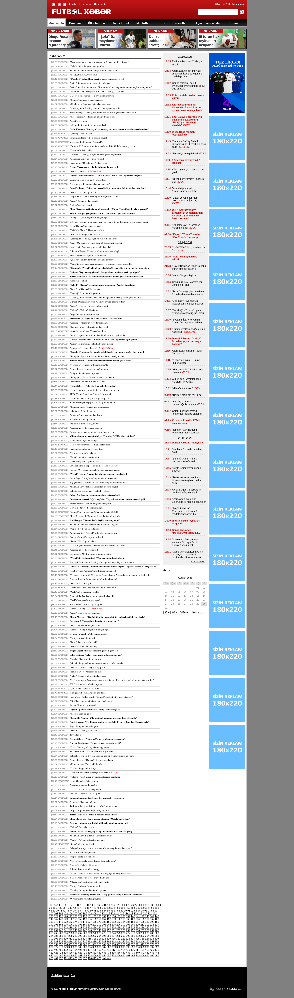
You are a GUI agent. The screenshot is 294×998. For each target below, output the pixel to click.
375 (157, 944)
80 (91, 910)
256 (138, 930)
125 (61, 916)
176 (85, 922)
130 (85, 916)
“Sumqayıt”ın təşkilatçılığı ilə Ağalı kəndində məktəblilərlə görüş (101, 831)
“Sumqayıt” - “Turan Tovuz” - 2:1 (86, 348)
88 (118, 910)
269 (90, 933)
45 (84, 908)
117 (131, 913)
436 (118, 952)
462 (133, 955)
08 (197, 591)
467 (157, 955)
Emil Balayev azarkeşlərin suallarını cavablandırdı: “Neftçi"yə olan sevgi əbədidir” (187, 121)
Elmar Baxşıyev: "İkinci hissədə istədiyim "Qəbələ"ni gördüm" (100, 819)
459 (118, 955)
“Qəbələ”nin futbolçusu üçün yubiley (87, 66)
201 (94, 924)
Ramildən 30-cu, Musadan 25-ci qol (86, 671)
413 (118, 950)
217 (61, 927)
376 (51, 947)
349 (142, 941)
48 (94, 908)
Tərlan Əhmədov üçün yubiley (84, 781)
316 (94, 938)
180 (104, 922)
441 (142, 952)
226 (104, 927)
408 (94, 950)
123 (51, 916)
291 (85, 936)
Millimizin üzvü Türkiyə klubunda (86, 764)
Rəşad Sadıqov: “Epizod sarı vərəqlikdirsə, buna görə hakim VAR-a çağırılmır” (108, 188)
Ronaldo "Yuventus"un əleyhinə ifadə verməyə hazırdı (95, 470)
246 (90, 930)
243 (75, 930)
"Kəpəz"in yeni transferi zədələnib (85, 314)
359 (80, 944)
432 (99, 952)
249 (104, 930)
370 (133, 944)
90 (125, 910)
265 (70, 933)
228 (114, 927)
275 (118, 933)
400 (56, 950)
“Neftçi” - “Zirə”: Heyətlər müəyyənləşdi (89, 217)
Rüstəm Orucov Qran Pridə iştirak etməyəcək (90, 503)
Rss (73, 975)
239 (56, 930)
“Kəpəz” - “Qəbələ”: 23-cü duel (84, 865)
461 (128, 955)
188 (142, 922)
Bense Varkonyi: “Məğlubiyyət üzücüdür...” (186, 531)
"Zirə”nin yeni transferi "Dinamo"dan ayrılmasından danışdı (97, 545)
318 (104, 938)
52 (108, 908)
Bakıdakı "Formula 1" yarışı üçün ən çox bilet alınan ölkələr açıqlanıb (102, 756)
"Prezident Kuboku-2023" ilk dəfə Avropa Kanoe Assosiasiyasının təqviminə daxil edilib (110, 575)
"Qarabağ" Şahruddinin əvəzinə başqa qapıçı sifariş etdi (97, 79)
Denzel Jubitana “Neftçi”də (187, 442)
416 (133, 950)
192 (51, 924)
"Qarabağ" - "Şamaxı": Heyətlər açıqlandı (89, 323)
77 (81, 910)
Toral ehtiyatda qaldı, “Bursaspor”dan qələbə (184, 190)
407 (90, 950)
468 (51, 958)
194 (61, 924)
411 (109, 950)
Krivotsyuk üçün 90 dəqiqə (82, 411)
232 (133, 927)
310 (66, 938)
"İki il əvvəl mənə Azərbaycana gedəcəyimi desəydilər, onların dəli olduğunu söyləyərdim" (112, 680)
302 (138, 936)
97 (149, 910)
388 (109, 947)
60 (135, 908)
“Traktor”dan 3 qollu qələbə (83, 541)
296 (109, 936)
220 (75, 927)
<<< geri (53, 905)
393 (133, 947)
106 (80, 913)
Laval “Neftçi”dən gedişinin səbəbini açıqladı (91, 247)
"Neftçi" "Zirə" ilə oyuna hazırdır (189, 247)
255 (133, 930)
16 (98, 905)
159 (114, 919)
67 (159, 908)
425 (66, 952)
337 (85, 941)
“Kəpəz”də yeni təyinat (184, 275)
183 (118, 922)
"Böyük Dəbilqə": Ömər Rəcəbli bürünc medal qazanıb (189, 267)
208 (128, 924)
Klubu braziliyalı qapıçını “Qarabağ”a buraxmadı (92, 402)
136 (114, 916)
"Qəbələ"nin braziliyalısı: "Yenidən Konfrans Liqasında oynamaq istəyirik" (106, 175)
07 (191, 591)
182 (114, 922)
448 (66, 955)
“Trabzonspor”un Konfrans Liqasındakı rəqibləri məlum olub (187, 480)
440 (138, 952)
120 (145, 913)
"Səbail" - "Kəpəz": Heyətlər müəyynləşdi (89, 306)
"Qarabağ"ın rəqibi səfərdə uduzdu (86, 428)
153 (85, 919)
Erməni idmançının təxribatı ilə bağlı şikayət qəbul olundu (97, 798)
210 (138, 924)
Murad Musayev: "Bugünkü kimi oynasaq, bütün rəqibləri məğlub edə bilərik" (107, 617)
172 (66, 922)
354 (56, 944)
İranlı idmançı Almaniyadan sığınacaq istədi (90, 398)
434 (109, 952)
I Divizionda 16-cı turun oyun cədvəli (87, 381)
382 (80, 947)
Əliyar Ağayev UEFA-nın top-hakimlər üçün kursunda (95, 516)
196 (70, 924)
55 (118, 908)
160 (118, 919)
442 (147, 952)
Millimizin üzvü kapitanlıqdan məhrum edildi (91, 835)
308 (56, 938)
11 (81, 905)
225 (99, 927)
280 (142, 933)
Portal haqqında (60, 975)
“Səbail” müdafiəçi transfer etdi (84, 457)
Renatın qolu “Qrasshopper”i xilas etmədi (89, 163)
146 (51, 919)
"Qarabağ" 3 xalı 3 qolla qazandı (85, 293)
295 (104, 936)
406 (85, 950)
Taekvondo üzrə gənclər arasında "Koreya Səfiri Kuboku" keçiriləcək (185, 542)
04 (172, 591)
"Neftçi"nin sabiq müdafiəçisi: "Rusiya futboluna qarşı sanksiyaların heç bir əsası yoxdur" (111, 87)
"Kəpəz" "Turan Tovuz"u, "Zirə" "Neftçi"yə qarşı (186, 236)
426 (70, 952)
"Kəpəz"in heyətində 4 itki (82, 844)
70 (57, 910)
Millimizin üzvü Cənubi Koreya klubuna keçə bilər (93, 70)
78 (84, 910)
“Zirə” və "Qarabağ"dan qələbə (84, 730)
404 (75, 950)
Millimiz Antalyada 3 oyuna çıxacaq (86, 100)
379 (66, 947)
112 (108, 913)
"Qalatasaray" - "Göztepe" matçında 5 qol (186, 226)
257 (142, 930)
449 (70, 955)
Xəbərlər (72, 4)
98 (152, 910)
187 (138, 922)
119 (140, 913)
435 (114, 952)
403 (70, 950)
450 (75, 955)
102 (61, 913)
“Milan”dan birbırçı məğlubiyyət (85, 423)
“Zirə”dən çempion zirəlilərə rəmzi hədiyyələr (91, 701)
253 (123, 930)
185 (128, 922)
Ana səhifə (56, 23)
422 (51, 952)
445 (51, 955)
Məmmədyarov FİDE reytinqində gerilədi (89, 327)
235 (147, 927)
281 (147, 933)
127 (70, 916)
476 (90, 958)
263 (61, 933)
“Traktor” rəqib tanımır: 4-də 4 (188, 395)
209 (133, 924)
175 (80, 922)
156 (99, 919)
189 (147, 922)
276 (123, 933)
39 (64, 908)
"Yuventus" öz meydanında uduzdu (86, 415)
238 (51, 930)
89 (122, 910)
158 (109, 919)
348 (138, 941)
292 (90, 936)
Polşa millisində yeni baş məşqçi (84, 869)
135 (109, 916)
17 (101, 905)
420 (152, 950)
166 (147, 919)
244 (80, 930)
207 (123, 924)
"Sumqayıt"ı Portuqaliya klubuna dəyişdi (88, 692)
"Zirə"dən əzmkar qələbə (81, 714)
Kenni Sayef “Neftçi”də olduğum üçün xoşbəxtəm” (93, 478)
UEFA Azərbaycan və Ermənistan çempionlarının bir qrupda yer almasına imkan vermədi (187, 214)
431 (94, 952)
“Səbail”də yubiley (78, 121)
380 (70, 947)
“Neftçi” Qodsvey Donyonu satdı (85, 886)
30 (146, 905)
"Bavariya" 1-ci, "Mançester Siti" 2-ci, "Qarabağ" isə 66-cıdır (97, 91)
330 (51, 941)
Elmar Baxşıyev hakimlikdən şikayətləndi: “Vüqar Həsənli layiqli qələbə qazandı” (109, 209)
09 (204, 591)
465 (147, 955)
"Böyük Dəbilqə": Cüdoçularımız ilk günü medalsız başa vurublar (184, 511)
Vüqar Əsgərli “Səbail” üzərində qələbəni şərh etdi (94, 650)
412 (113, 950)
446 (56, 955)
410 (104, 950)
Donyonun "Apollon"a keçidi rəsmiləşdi (88, 634)
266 (75, 933)
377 (56, 947)
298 (118, 936)
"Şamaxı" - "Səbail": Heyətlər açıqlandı (87, 667)
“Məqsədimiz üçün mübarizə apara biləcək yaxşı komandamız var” (101, 848)
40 (67, 908)
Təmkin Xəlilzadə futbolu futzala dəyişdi (88, 138)
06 (185, 591)
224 (94, 927)
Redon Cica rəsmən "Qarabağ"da (85, 793)
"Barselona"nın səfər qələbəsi (83, 453)
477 (94, 958)
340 (99, 941)
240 (61, 930)
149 (66, 919)
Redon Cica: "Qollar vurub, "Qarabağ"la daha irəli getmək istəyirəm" (101, 697)
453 (90, 955)
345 (123, 941)
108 (90, 913)
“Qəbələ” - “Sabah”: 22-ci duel (84, 310)
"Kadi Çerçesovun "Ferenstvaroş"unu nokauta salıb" (93, 587)
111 (104, 913)
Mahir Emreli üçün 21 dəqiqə (83, 440)
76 (77, 910)
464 (142, 955)
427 (75, 952)
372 (142, 944)
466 (152, 955)
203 (104, 924)
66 (156, 908)
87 (115, 910)
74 (71, 910)
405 (80, 950)
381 (75, 947)
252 (118, 930)
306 (157, 936)
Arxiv (88, 4)
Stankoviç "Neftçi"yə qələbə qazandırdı (88, 180)
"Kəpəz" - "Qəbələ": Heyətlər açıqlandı (87, 840)
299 (123, 936)
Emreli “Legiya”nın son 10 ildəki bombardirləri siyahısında (97, 335)
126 (66, 916)
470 (61, 958)
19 (108, 905)
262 (56, 933)
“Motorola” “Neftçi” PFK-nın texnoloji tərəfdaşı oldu (96, 318)
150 (70, 919)
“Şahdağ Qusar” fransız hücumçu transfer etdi (184, 460)
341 (104, 941)
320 (113, 938)
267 (80, 933)
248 (99, 930)
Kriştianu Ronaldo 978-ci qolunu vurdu (186, 422)
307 (51, 938)
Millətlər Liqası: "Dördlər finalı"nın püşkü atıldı (92, 751)
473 (75, 958)
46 (88, 908)
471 (66, 958)
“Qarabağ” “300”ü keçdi (81, 133)
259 (152, 930)
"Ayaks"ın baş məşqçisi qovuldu (84, 592)
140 (133, 916)
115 (122, 913)
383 (85, 947)
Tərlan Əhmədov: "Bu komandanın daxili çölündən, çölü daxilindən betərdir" (107, 276)
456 (104, 955)
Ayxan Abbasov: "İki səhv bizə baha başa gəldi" (93, 386)
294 (99, 936)
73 (67, 910)
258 (147, 930)
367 (118, 944)
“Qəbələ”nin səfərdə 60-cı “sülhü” (85, 688)
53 (111, 908)
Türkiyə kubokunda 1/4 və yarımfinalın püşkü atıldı (94, 806)
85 (108, 910)
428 (80, 952)
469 (56, 958)
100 (51, 913)
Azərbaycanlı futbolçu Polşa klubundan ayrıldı (91, 344)
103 (66, 913)
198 (80, 924)
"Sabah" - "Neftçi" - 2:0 (80, 608)
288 (70, 936)
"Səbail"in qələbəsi (78, 280)
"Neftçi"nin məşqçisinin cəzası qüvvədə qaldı (90, 83)
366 (114, 944)
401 (61, 950)
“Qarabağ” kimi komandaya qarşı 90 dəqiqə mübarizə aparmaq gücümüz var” (106, 297)
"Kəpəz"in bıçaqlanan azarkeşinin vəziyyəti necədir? (94, 196)
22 (118, 905)
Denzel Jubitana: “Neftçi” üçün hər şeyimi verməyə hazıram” (186, 341)
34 (159, 905)
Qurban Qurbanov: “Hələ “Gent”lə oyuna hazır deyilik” (97, 302)
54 (115, 908)
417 (137, 950)
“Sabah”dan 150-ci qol (80, 583)
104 (70, 913)
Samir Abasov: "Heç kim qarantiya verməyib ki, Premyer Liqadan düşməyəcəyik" (109, 722)
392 (128, 947)
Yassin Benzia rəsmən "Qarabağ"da (86, 604)
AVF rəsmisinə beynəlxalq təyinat (85, 898)
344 (118, 941)
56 (122, 908)
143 (147, 916)
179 (99, 922)
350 (147, 941)
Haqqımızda (100, 4)
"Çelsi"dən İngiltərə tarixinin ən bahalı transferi (91, 259)
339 (94, 941)
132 (94, 916)
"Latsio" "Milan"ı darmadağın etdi (85, 789)
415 (128, 950)
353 (51, 944)
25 (129, 905)
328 (152, 938)
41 (71, 908)
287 (66, 936)
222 (85, 927)
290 (80, 936)
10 (78, 905)
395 (142, 947)
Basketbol (180, 23)
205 (114, 924)
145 (157, 916)
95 (142, 910)
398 (157, 947)
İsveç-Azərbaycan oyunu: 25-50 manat (88, 255)
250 (109, 930)
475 (85, 958)
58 (128, 908)
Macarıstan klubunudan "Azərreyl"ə (86, 142)
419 (147, 950)
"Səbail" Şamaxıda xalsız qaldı (84, 642)
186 (133, 922)
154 (90, 919)
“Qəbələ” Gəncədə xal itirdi (82, 827)
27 (135, 905)
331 (56, 941)
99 (156, 910)
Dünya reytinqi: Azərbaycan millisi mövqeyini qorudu (95, 108)
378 (61, 947)
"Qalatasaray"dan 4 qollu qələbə (84, 461)
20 (112, 905)
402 (66, 950)
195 (66, 924)
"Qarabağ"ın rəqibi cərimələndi (84, 550)
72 (64, 910)
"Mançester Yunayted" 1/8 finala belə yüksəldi (91, 444)
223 (90, 927)
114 (117, 913)
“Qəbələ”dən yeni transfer (82, 205)
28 (139, 905)
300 (128, 936)
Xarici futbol (120, 23)
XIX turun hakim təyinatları (83, 852)
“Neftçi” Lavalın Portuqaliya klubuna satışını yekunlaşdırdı (98, 474)
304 (147, 936)
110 (99, 913)
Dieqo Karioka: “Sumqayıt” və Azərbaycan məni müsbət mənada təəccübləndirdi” (109, 129)
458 (114, 955)
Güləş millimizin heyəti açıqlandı (85, 373)
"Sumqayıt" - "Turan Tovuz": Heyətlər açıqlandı (92, 377)
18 (105, 905)
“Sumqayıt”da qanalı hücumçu (84, 802)
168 (157, 919)
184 (123, 922)
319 (109, 938)
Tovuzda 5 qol (76, 735)
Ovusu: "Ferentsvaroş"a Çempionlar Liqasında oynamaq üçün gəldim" (104, 339)
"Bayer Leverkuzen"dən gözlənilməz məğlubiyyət (185, 199)
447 (61, 955)
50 (101, 908)
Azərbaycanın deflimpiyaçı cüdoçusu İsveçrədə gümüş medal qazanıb (187, 73)
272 (104, 933)
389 (114, 947)
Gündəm (75, 23)
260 (157, 930)
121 (150, 913)
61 (139, 908)
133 (99, 916)
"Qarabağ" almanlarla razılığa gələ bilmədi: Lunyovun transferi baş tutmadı (107, 352)
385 (94, 947)
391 (123, 947)
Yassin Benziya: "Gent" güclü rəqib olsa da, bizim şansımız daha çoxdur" (103, 112)
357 (70, 944)
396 (147, 947)
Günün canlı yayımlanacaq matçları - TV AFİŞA (186, 380)
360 (85, 944)
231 (128, 927)
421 (157, 950)
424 (61, 952)
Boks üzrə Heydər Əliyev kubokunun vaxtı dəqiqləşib (95, 251)
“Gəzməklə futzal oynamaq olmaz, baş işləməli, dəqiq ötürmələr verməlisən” (106, 894)
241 (66, 930)
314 (85, 938)
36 (54, 908)
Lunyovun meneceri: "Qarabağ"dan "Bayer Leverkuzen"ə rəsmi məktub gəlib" (108, 499)
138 (123, 916)
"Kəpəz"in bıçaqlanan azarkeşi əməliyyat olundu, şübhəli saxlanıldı (101, 264)
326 (142, 938)
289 (75, 936)
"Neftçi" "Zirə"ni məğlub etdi (83, 192)
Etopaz (233, 23)
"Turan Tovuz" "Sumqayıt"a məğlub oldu (89, 369)
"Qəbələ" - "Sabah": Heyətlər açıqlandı (87, 230)
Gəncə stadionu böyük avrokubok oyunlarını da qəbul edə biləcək (188, 86)
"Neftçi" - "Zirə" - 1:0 (79, 171)
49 (98, 908)
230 (123, 927)
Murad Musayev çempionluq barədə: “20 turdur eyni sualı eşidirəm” (103, 213)
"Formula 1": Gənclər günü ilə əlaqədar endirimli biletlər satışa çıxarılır (102, 146)
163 (133, 919)
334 (70, 941)
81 (94, 910)
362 (94, 944)
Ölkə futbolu (96, 23)
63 (145, 908)
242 (70, 930)
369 (128, 944)
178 (94, 922)
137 (118, 916)
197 (75, 924)
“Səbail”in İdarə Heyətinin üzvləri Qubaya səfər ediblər (187, 321)
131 (90, 916)
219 (70, 927)
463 (138, 955)
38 (60, 908)
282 (152, 933)
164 (138, 919)
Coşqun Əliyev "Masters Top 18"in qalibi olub (187, 283)
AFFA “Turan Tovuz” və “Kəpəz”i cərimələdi (90, 394)
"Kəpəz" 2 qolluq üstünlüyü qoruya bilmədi (90, 810)
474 (80, 958)
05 (179, 591)
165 (142, 919)
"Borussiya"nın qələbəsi (185, 153)
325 (137, 938)
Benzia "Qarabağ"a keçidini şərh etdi (86, 537)
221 (80, 927)
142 (142, 916)
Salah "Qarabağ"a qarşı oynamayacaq (87, 226)
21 (115, 905)
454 (94, 955)
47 (91, 908)
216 (56, 927)
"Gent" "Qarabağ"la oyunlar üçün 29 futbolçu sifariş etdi (96, 243)
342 (109, 941)
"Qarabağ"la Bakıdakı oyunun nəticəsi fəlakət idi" (92, 596)
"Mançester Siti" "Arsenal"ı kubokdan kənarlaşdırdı (93, 533)
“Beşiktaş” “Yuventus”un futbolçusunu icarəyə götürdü (188, 302)
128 (75, 916)
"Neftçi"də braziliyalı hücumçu (84, 646)
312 (75, 938)
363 (99, 944)
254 (128, 930)
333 (66, 941)
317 (99, 938)
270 (94, 933)
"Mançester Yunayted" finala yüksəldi (87, 159)
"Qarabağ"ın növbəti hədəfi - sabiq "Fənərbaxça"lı (95, 709)
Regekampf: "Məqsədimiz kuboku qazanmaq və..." (94, 621)
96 (145, 910)
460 (123, 955)
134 (104, 916)
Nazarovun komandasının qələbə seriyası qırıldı (92, 432)
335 (75, 941)
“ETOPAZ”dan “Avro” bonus (83, 74)
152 (80, 919)
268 (85, 933)
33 (156, 905)
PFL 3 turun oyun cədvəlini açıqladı (86, 684)
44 (81, 908)
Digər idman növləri (208, 23)
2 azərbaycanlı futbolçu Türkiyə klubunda (89, 877)
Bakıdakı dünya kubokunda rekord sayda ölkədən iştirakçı (97, 663)
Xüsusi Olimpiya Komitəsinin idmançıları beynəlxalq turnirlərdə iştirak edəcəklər (187, 554)
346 (128, 941)
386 (99, 947)
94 (139, 910)
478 (99, 958)
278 (133, 933)
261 (51, 933)
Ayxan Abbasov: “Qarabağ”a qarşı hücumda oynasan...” (97, 739)
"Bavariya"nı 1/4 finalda (81, 150)
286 (61, 936)
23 (122, 905)
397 (152, 947)
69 (54, 910)
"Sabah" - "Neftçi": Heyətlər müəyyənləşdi (89, 629)
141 (138, 916)
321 (118, 938)
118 (136, 913)
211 (142, 924)
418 (142, 950)
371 (138, 944)
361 (90, 944)
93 (135, 910)
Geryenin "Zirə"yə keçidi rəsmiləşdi (86, 508)
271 (99, 933)
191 (157, 922)
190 (152, 922)
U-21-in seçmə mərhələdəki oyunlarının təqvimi (92, 95)
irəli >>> (106, 958)
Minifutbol (143, 23)
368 (123, 944)
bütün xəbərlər (198, 561)
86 (111, 910)
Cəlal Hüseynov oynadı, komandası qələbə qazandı (187, 412)
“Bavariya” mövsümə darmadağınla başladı (184, 403)
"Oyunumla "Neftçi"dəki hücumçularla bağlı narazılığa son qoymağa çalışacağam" (110, 268)
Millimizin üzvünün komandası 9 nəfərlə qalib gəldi (94, 524)
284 (51, 936)
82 (98, 910)
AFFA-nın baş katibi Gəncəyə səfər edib (89, 772)
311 (70, 938)
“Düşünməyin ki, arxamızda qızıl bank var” (90, 184)
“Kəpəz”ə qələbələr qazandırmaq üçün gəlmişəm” (93, 861)
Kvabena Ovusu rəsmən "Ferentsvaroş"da (89, 365)
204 (109, 924)
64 (149, 908)
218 (66, 927)
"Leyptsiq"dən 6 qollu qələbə (83, 785)
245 (85, 930)
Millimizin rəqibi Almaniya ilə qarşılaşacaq (89, 407)
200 (90, 924)
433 (104, 952)
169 (51, 922)
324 (133, 938)
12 (84, 905)
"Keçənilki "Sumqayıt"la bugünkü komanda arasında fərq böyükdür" (103, 718)
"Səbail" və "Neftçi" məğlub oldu (85, 625)
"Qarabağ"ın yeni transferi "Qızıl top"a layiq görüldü (94, 512)
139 (128, 916)
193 (56, 924)
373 (147, 944)
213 (152, 924)
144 (152, 916)
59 (132, 908)
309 (61, 938)
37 (57, 908)
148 (61, 919)
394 (138, 947)
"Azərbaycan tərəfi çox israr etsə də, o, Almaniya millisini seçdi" (99, 62)
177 (90, 922)
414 (123, 950)
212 (147, 924)
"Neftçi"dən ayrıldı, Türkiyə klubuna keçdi (186, 361)
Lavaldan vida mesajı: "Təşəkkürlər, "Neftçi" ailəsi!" (94, 465)
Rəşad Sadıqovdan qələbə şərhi (84, 726)
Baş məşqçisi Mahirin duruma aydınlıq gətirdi (91, 554)
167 (152, 919)
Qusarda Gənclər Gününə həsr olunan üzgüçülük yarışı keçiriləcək (100, 873)
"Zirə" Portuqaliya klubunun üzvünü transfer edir (92, 117)
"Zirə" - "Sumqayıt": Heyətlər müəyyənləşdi (90, 747)
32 (152, 905)
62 (142, 908)
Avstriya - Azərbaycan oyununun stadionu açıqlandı (95, 777)
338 (90, 941)
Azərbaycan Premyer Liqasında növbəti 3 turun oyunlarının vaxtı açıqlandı (187, 107)
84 (105, 910)
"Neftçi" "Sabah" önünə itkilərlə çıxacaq (88, 676)
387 (104, 947)
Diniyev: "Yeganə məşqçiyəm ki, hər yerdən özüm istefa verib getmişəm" (105, 272)
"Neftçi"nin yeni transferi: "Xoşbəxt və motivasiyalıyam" (98, 558)
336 (80, 941)
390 (118, 947)
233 (138, 927)
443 (152, 952)
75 (74, 910)
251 (114, 930)
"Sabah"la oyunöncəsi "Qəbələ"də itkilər (88, 331)
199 (85, 924)
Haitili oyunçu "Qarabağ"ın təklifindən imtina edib (93, 571)
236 (152, 927)
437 (123, 952)
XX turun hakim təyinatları (82, 419)
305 (152, 936)
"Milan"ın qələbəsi (182, 388)
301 (133, 936)
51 (105, 908)
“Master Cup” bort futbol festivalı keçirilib (89, 882)
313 (80, 938)
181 (109, 922)
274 (114, 933)
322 (123, 938)
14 (91, 905)
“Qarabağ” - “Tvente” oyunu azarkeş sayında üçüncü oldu (188, 312)
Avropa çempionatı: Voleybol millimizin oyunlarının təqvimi (99, 823)
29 (142, 905)
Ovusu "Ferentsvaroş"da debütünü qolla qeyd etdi (94, 167)
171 (61, 922)
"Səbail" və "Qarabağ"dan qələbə (85, 289)
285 (56, 936)
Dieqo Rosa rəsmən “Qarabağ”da (183, 133)
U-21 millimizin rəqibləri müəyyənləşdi (88, 125)
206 (118, 924)
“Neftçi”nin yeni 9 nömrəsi (82, 638)
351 (152, 941)
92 (132, 910)
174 (75, 922)
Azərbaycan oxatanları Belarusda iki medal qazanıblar (189, 500)
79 (88, 910)
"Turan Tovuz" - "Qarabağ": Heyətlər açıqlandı (91, 760)
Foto (81, 4)
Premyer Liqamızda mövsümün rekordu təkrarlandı (94, 579)
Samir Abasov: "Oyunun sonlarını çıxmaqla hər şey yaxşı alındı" (101, 360)
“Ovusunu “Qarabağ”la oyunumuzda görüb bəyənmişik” (96, 154)
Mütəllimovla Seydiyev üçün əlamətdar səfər (90, 104)
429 (85, 952)
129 (80, 916)
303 (142, 936)
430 (90, 952)
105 (75, 913)
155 (94, 919)
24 (125, 905)
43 (77, 908)
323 (128, 938)
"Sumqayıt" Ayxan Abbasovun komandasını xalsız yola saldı (97, 356)
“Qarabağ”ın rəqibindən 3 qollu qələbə (88, 890)
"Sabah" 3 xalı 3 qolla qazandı (84, 201)
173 (70, 922)
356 (66, 944)
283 (157, 933)
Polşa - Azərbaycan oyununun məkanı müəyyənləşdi (95, 495)
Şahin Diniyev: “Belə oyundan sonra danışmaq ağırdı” (96, 655)
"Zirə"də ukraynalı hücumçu (83, 768)
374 (152, 944)
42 (74, 908)
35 (50, 908)
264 (66, 933)
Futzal (162, 23)
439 (133, 952)
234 (142, 927)
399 (51, 950)
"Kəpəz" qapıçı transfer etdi (82, 856)
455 (99, 955)
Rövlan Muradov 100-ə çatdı (83, 705)
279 (138, 933)
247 (94, 930)
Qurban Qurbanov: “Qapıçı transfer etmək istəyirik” (95, 743)
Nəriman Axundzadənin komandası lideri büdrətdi (186, 431)
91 (128, 910)
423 (56, 952)
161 (123, 919)
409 (99, 950)
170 (56, 922)
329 (157, 938)
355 (61, 944)
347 (133, 941)
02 (204, 587)
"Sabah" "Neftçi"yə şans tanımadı (85, 613)
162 (128, 919)
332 (61, 941)
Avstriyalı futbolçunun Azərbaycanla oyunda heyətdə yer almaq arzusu (102, 562)
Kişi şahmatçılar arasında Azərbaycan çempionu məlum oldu (98, 482)
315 (89, 938)
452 (85, 955)
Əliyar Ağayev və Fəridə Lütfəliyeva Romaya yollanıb (95, 390)
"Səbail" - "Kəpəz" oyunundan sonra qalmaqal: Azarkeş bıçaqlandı (102, 285)
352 (157, 941)
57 (125, 908)
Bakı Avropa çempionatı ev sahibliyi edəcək (90, 491)
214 (157, 924)
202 (99, 924)
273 (109, 933)
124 (56, 916)
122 (155, 913)
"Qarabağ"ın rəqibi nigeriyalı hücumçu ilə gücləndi (93, 238)
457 (109, 955)
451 (80, 955)
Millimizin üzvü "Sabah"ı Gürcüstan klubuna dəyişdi (94, 486)
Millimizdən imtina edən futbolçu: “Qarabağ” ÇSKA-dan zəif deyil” (102, 436)
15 (95, 905)
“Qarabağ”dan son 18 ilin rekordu (85, 659)
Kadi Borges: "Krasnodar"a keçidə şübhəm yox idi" (95, 520)
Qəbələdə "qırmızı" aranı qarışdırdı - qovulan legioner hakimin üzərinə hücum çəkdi (109, 222)
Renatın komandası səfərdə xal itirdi (86, 449)
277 (128, 933)
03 (166, 591)
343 (114, 941)
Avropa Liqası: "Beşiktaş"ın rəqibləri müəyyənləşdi (186, 491)
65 (152, 908)
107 (85, 913)
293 (94, 936)
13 (88, 905)
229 (118, 927)
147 (56, 919)
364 (104, 944)
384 (90, 947)
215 (51, 927)
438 (128, 952)
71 (60, 910)
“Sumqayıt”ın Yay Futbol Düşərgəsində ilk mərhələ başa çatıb (189, 144)
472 (70, 958)
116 (127, 913)
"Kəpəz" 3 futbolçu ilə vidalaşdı (84, 529)
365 (109, 944)
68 (50, 910)
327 (147, 938)
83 (101, 910)
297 (114, 936)
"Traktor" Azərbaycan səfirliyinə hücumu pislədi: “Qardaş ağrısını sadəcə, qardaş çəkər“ (113, 566)
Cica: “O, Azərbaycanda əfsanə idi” (86, 234)
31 (149, 905)
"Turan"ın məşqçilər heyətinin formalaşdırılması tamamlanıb (188, 293)
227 (109, 927)
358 (75, 944)
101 (56, 913)
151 (75, 919)
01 (197, 587)
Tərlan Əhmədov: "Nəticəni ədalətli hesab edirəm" (94, 814)
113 (113, 913)
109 (94, 913)
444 (157, 952)
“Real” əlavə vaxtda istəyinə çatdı (85, 600)
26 (132, 905)
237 (157, 927)
